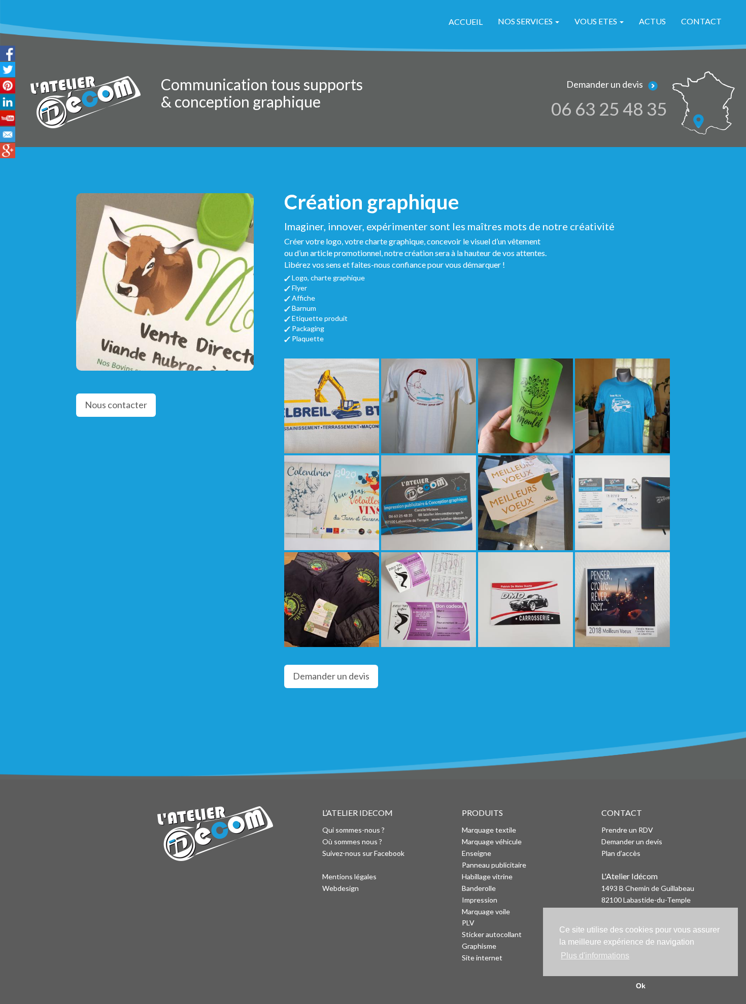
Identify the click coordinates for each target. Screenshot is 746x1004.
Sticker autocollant (492, 934)
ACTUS (652, 21)
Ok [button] (641, 986)
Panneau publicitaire (494, 864)
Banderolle (479, 888)
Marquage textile (489, 830)
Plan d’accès (620, 853)
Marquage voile (486, 911)
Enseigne (476, 853)
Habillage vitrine (487, 876)
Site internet (483, 957)
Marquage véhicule (492, 841)
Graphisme (479, 946)
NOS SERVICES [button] (526, 21)
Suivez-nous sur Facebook (363, 853)
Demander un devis (331, 676)
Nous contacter (116, 404)
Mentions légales (349, 876)
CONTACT (701, 21)
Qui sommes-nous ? (353, 830)
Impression (479, 899)
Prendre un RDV (627, 830)
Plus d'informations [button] (595, 955)
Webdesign (340, 888)
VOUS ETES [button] (596, 21)
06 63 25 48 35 (609, 108)
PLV (468, 922)
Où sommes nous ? (352, 841)
